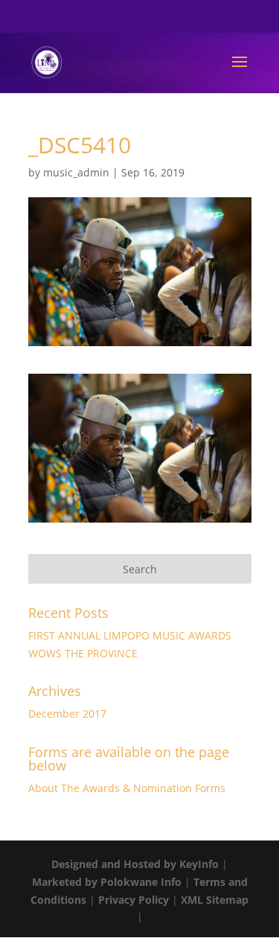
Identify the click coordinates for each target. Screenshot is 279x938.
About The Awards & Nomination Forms (126, 788)
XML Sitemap (214, 900)
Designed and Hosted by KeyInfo (135, 864)
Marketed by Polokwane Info (107, 882)
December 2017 (67, 713)
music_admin (76, 172)
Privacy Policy (133, 900)
